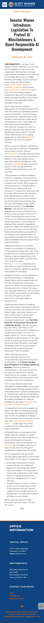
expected (16, 164)
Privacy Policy (29, 614)
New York (30, 137)
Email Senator (15, 596)
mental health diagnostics (21, 85)
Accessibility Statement (14, 616)
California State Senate (16, 612)
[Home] (22, 4)
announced (12, 154)
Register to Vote (33, 616)
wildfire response (14, 87)
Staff (11, 593)
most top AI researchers (20, 90)
